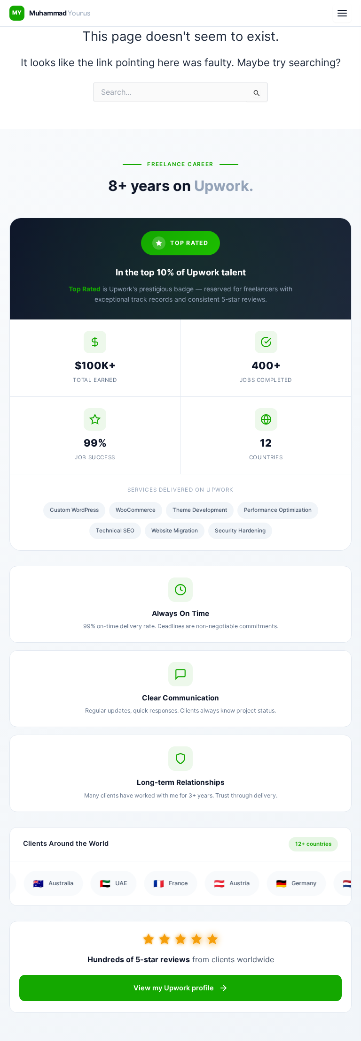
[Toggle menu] (342, 13)
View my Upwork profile (173, 988)
